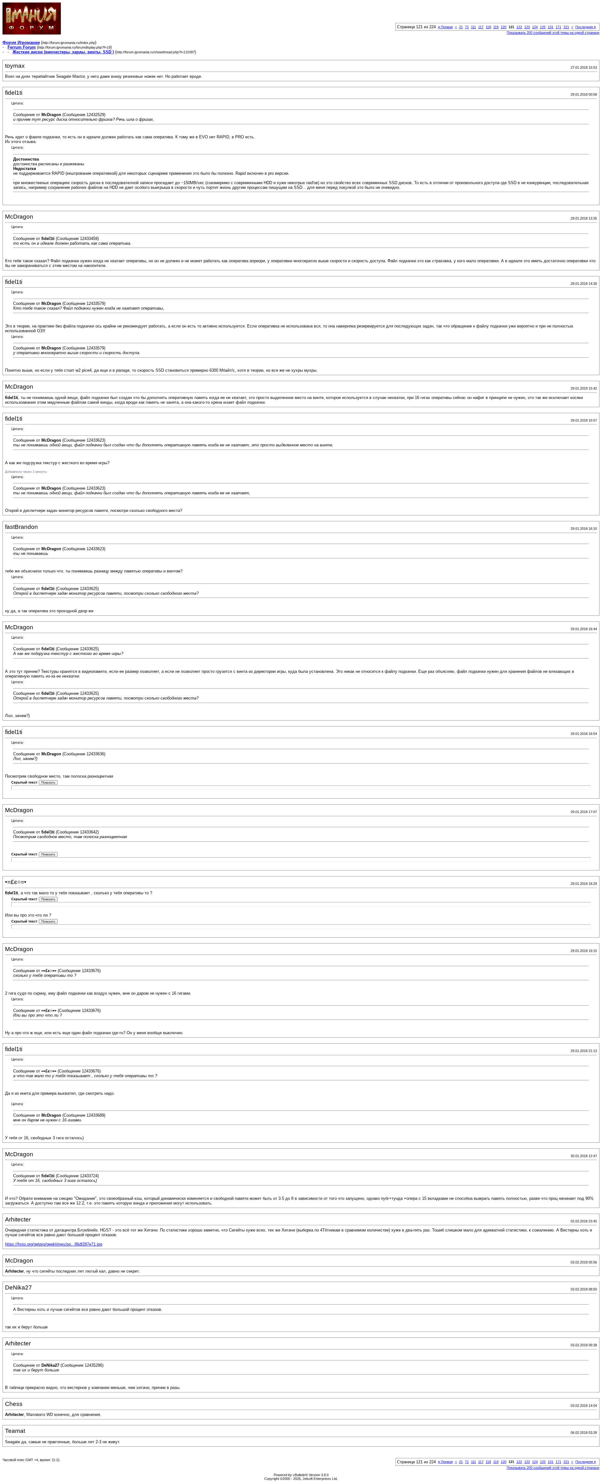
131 (550, 27)
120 (503, 27)
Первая (445, 27)
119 (496, 27)
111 (473, 27)
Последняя (585, 27)
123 (527, 27)
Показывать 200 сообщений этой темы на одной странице (553, 33)
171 (558, 27)
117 (480, 27)
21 (461, 27)
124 (535, 27)
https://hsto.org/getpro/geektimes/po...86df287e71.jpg (53, 1244)
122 (519, 27)
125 (543, 27)
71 (467, 27)
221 (566, 27)
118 (488, 27)
